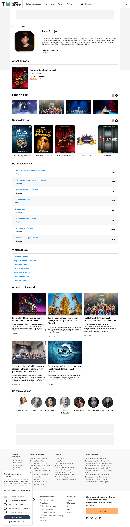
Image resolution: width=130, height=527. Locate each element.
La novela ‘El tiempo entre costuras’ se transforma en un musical (28, 319)
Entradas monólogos (18, 470)
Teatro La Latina (21, 265)
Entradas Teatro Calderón (38, 458)
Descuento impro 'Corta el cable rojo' (97, 474)
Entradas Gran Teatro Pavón (39, 474)
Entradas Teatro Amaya (37, 468)
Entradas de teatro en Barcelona (65, 479)
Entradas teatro (17, 460)
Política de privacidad (48, 506)
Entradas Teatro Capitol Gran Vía (40, 465)
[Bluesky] (91, 518)
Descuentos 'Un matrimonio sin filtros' (97, 479)
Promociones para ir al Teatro (64, 474)
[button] (17, 491)
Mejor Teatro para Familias (63, 472)
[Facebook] (87, 518)
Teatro (69, 500)
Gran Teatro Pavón (22, 272)
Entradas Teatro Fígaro (37, 479)
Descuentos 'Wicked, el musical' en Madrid (99, 463)
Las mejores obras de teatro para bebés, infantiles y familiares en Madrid (63, 320)
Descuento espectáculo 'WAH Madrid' (97, 468)
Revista (60, 4)
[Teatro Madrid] (11, 4)
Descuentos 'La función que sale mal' (97, 465)
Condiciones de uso (47, 512)
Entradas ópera (17, 467)
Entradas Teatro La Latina (38, 463)
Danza (69, 512)
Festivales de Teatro (61, 477)
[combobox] (102, 4)
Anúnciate (43, 521)
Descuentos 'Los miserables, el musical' (98, 461)
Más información (9, 488)
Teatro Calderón (21, 257)
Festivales (70, 4)
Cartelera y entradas (33, 4)
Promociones (49, 4)
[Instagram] (96, 518)
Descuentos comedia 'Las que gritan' (97, 482)
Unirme (102, 511)
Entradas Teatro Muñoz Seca (39, 482)
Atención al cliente (47, 500)
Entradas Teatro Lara (37, 484)
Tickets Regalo (59, 458)
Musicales (71, 503)
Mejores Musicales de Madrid (64, 467)
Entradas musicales (18, 465)
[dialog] (17, 497)
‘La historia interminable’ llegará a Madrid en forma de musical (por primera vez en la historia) (28, 369)
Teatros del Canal (21, 268)
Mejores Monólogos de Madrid (65, 470)
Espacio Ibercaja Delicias (25, 261)
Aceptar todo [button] (17, 517)
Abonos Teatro (59, 461)
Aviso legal (44, 503)
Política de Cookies (47, 509)
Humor (69, 506)
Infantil (69, 509)
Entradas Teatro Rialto (37, 461)
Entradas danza (17, 463)
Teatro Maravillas (35, 477)
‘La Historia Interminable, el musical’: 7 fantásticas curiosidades (100, 319)
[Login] (127, 4)
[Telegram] (100, 518)
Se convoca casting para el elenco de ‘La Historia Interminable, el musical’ (64, 369)
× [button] (30, 472)
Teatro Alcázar (20, 280)
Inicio (14, 26)
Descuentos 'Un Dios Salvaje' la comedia (98, 477)
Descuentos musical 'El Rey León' (96, 458)
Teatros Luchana (21, 276)
